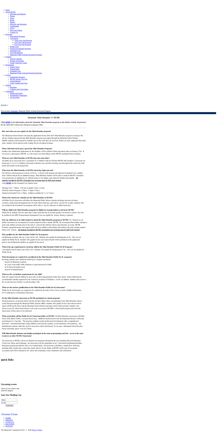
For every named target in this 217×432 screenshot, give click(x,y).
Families (8, 57)
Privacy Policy (37, 430)
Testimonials (14, 26)
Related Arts (14, 47)
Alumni (8, 85)
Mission (4, 368)
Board (12, 20)
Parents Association (17, 61)
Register (4, 376)
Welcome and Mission (18, 14)
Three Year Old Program (23, 40)
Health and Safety (16, 93)
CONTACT (9, 422)
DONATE (9, 426)
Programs (8, 34)
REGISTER (9, 424)
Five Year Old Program (22, 45)
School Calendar (16, 59)
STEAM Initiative (16, 53)
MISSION (9, 420)
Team (12, 18)
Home (7, 10)
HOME (8, 418)
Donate (3, 380)
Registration (9, 65)
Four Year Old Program (22, 43)
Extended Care (15, 51)
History (12, 22)
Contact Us (14, 32)
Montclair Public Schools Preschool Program (26, 55)
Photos (12, 16)
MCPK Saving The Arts (18, 79)
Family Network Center (18, 63)
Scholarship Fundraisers (18, 95)
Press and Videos (16, 30)
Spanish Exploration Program (20, 49)
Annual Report (15, 81)
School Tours (14, 67)
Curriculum (14, 38)
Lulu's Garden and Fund (18, 83)
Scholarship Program (17, 77)
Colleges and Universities (19, 89)
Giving (7, 75)
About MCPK (10, 12)
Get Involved (14, 97)
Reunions (13, 87)
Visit (2, 372)
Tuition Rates (14, 69)
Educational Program (17, 36)
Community (9, 91)
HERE (8, 122)
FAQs (12, 28)
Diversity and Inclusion (18, 24)
